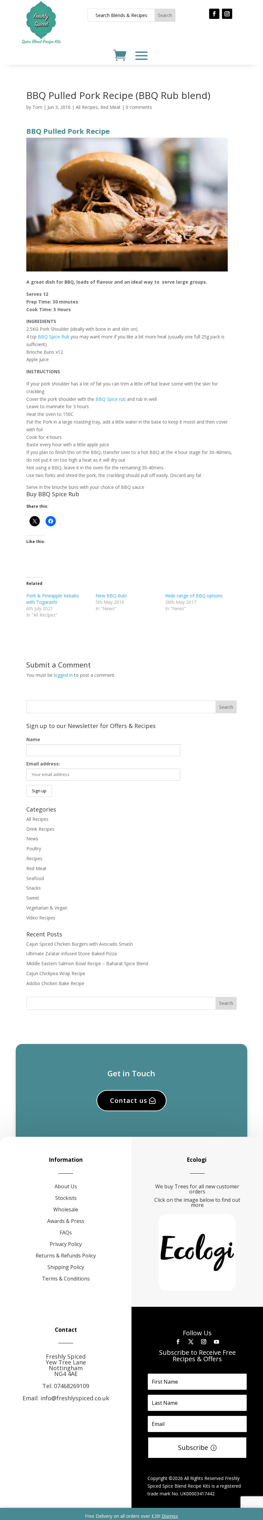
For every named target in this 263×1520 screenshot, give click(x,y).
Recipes (34, 858)
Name (33, 739)
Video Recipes (40, 918)
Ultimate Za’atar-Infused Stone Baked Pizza (71, 953)
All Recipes (87, 107)
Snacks (33, 888)
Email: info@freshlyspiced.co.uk (65, 1398)
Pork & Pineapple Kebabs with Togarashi (52, 599)
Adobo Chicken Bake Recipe (55, 983)
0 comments (139, 107)
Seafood (35, 878)
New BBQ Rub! (111, 596)
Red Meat (110, 107)
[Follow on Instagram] (227, 14)
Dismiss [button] (170, 1516)
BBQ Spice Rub (53, 337)
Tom (37, 107)
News (32, 839)
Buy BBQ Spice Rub (52, 494)
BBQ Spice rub (111, 399)
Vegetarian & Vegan (46, 908)
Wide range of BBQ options (194, 596)
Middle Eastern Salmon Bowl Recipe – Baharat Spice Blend (87, 963)
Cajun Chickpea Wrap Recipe (55, 973)
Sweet (32, 898)
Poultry (33, 848)
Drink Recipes (40, 829)
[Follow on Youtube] (216, 1342)
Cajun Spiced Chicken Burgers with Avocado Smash (79, 944)
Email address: (43, 764)
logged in (63, 675)
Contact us (128, 1100)
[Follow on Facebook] (214, 14)
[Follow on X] (191, 1342)
